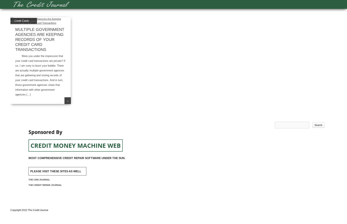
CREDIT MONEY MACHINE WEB (76, 145)
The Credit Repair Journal (45, 185)
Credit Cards (21, 20)
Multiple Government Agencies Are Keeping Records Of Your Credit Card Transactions (39, 39)
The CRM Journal (39, 179)
